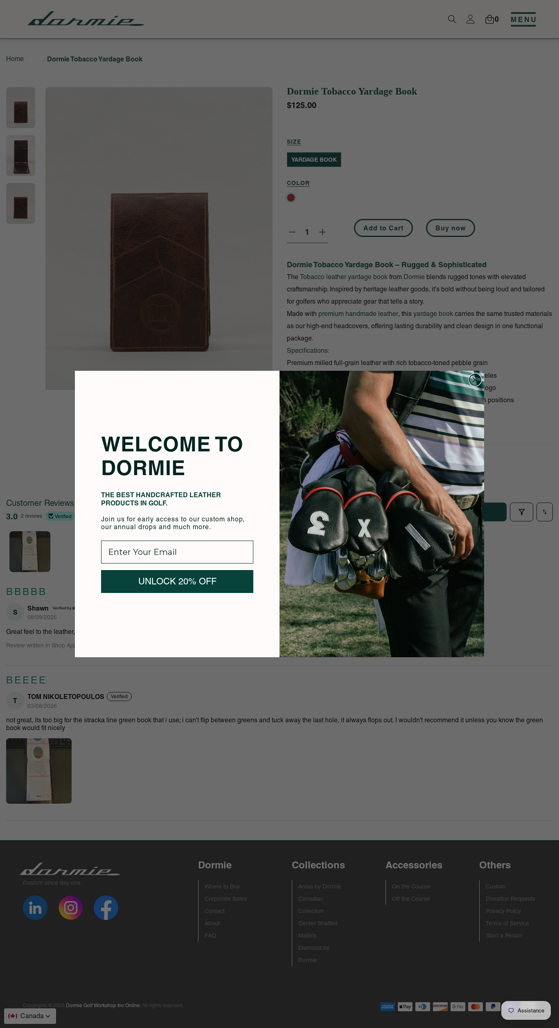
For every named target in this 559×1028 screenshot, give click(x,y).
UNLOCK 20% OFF (177, 581)
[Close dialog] (475, 380)
